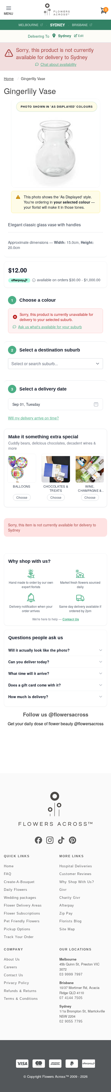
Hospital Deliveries (75, 866)
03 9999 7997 (71, 974)
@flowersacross (68, 714)
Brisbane (80, 25)
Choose (21, 497)
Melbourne (28, 25)
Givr (63, 890)
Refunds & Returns (20, 991)
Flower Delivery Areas (23, 905)
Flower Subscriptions (22, 913)
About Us (12, 959)
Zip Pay (66, 913)
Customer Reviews (75, 874)
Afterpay (66, 905)
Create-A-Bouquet (19, 882)
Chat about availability (58, 64)
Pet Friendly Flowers (22, 921)
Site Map (67, 929)
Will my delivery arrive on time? (33, 417)
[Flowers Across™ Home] (57, 9)
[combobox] (51, 364)
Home (9, 78)
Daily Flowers (15, 890)
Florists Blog (70, 921)
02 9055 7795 (71, 1021)
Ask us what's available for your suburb (50, 326)
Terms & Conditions (21, 999)
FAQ (7, 874)
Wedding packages (20, 898)
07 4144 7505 (71, 998)
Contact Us (70, 619)
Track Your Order (19, 937)
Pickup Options (17, 929)
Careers (10, 967)
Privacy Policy (16, 983)
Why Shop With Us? (76, 882)
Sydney (57, 24)
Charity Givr (69, 898)
